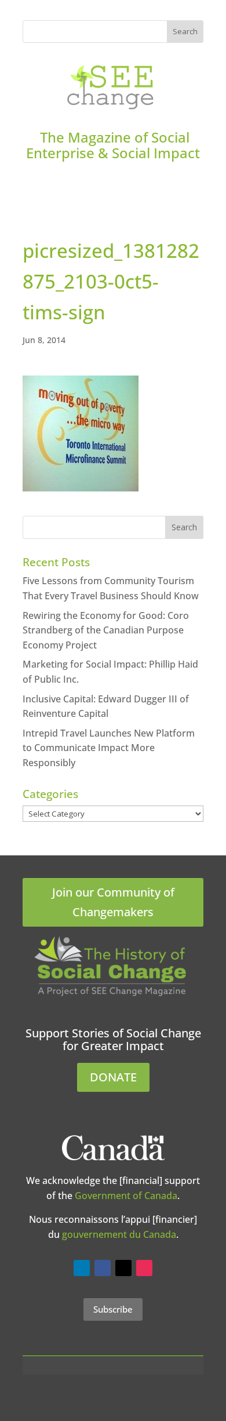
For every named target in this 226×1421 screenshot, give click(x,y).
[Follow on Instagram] (144, 1268)
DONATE (113, 1077)
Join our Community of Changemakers (113, 902)
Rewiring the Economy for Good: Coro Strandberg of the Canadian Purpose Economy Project (106, 630)
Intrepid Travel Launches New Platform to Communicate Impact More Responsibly (109, 748)
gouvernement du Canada (119, 1234)
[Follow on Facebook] (102, 1268)
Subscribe (113, 1309)
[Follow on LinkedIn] (82, 1268)
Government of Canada (126, 1195)
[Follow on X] (123, 1268)
